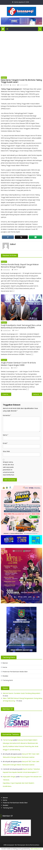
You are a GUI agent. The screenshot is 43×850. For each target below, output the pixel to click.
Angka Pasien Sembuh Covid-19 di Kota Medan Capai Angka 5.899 (18, 364)
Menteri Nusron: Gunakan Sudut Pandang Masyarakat (21, 693)
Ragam (4, 77)
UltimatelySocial (36, 849)
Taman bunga (8, 740)
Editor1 (14, 85)
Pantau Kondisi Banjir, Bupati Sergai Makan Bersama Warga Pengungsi (20, 265)
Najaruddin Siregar (9, 777)
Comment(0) (23, 85)
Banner (5, 663)
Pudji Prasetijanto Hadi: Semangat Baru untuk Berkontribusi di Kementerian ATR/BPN (21, 326)
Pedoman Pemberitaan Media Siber (15, 672)
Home (5, 667)
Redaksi (5, 676)
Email (5, 443)
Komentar (7, 415)
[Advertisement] (21, 53)
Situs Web (6, 451)
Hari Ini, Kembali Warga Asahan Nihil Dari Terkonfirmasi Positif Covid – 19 (7, 394)
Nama (5, 435)
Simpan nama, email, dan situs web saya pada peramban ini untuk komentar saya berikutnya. (8, 468)
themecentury (34, 845)
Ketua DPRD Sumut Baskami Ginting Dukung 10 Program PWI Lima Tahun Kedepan (37, 394)
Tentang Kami (8, 680)
